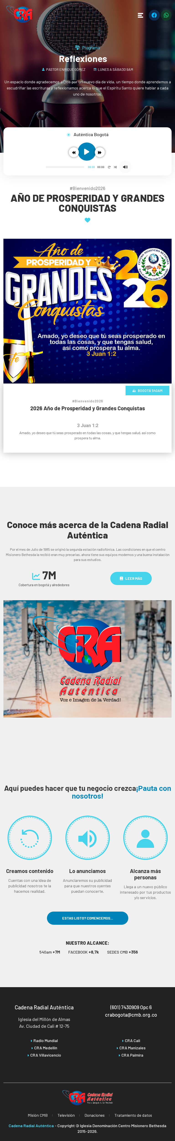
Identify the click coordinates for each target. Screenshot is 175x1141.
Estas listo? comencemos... (87, 918)
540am (49, 951)
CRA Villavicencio (45, 1055)
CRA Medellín (45, 1048)
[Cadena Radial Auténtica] (19, 14)
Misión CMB (38, 1115)
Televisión (66, 1115)
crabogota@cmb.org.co (131, 1015)
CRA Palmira (132, 1055)
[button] (74, 152)
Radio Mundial (45, 1040)
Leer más (133, 578)
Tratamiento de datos (133, 1115)
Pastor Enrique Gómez (65, 69)
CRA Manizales (132, 1048)
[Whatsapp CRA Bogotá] (166, 15)
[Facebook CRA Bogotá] (154, 15)
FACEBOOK (83, 951)
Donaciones (95, 1115)
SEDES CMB (122, 951)
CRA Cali (132, 1040)
